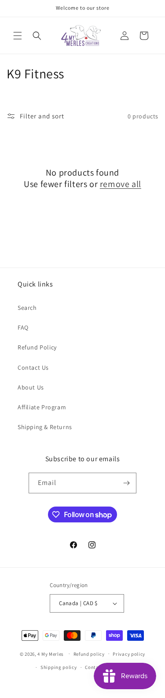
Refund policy (89, 654)
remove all (120, 184)
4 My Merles (50, 653)
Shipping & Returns (45, 427)
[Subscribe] (126, 483)
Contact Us (33, 367)
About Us (31, 387)
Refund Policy (37, 347)
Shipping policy (58, 667)
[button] (17, 35)
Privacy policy (129, 654)
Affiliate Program (42, 407)
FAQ (23, 327)
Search (27, 308)
